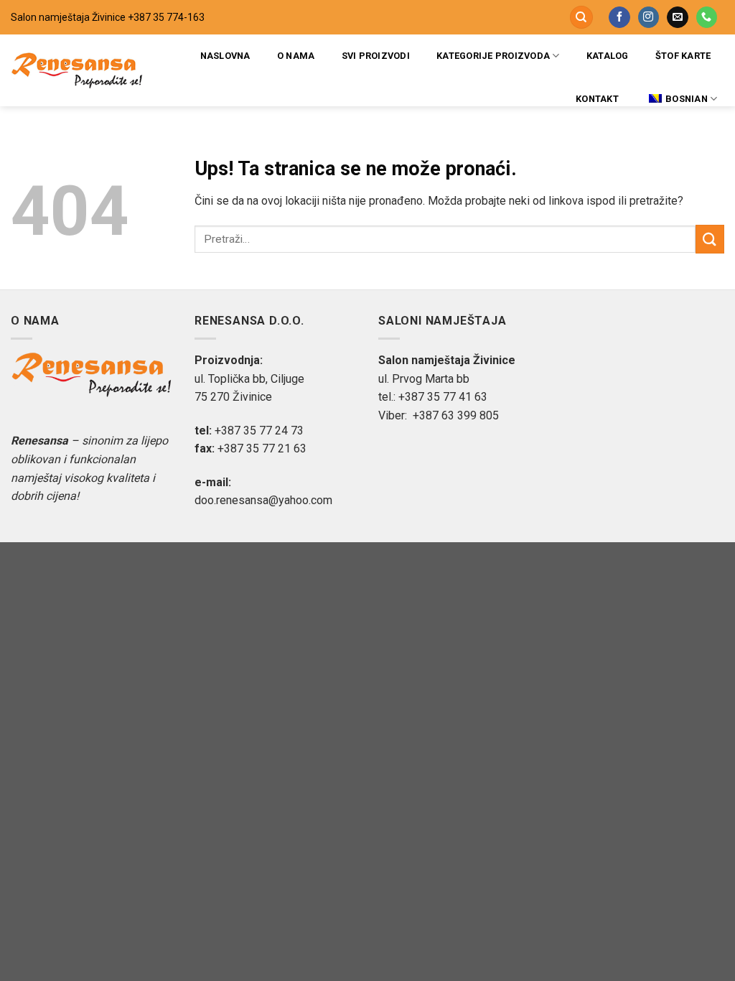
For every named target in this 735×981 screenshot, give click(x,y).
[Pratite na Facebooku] (619, 17)
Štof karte (683, 55)
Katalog (607, 55)
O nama (296, 55)
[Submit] (710, 239)
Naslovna (225, 55)
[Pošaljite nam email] (677, 17)
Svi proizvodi (376, 55)
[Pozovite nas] (706, 17)
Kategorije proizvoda (493, 55)
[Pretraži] (581, 17)
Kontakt (597, 98)
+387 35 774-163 (166, 17)
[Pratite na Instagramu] (648, 17)
